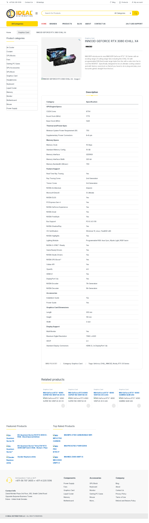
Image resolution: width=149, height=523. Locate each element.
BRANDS (53, 24)
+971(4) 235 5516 (15, 2)
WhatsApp (40, 2)
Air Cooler (10, 47)
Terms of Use (121, 497)
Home (8, 32)
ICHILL (103, 364)
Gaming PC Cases (13, 64)
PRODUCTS (67, 24)
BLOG (79, 24)
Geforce (96, 364)
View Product (62, 406)
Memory (10, 92)
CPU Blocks (11, 56)
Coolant (9, 52)
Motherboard (12, 100)
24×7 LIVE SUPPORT (134, 24)
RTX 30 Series (123, 364)
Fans (8, 60)
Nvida (115, 364)
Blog (113, 2)
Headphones (12, 80)
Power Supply (12, 108)
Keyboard (10, 84)
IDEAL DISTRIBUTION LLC (16, 516)
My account (138, 2)
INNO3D (109, 364)
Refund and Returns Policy (126, 501)
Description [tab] (92, 92)
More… (92, 501)
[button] (79, 39)
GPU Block (11, 72)
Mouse (9, 104)
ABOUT (88, 24)
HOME (43, 24)
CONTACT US (99, 24)
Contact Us (29, 2)
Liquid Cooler (12, 88)
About (118, 487)
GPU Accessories (13, 68)
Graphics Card (23, 32)
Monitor (9, 96)
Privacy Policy (121, 494)
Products (125, 2)
